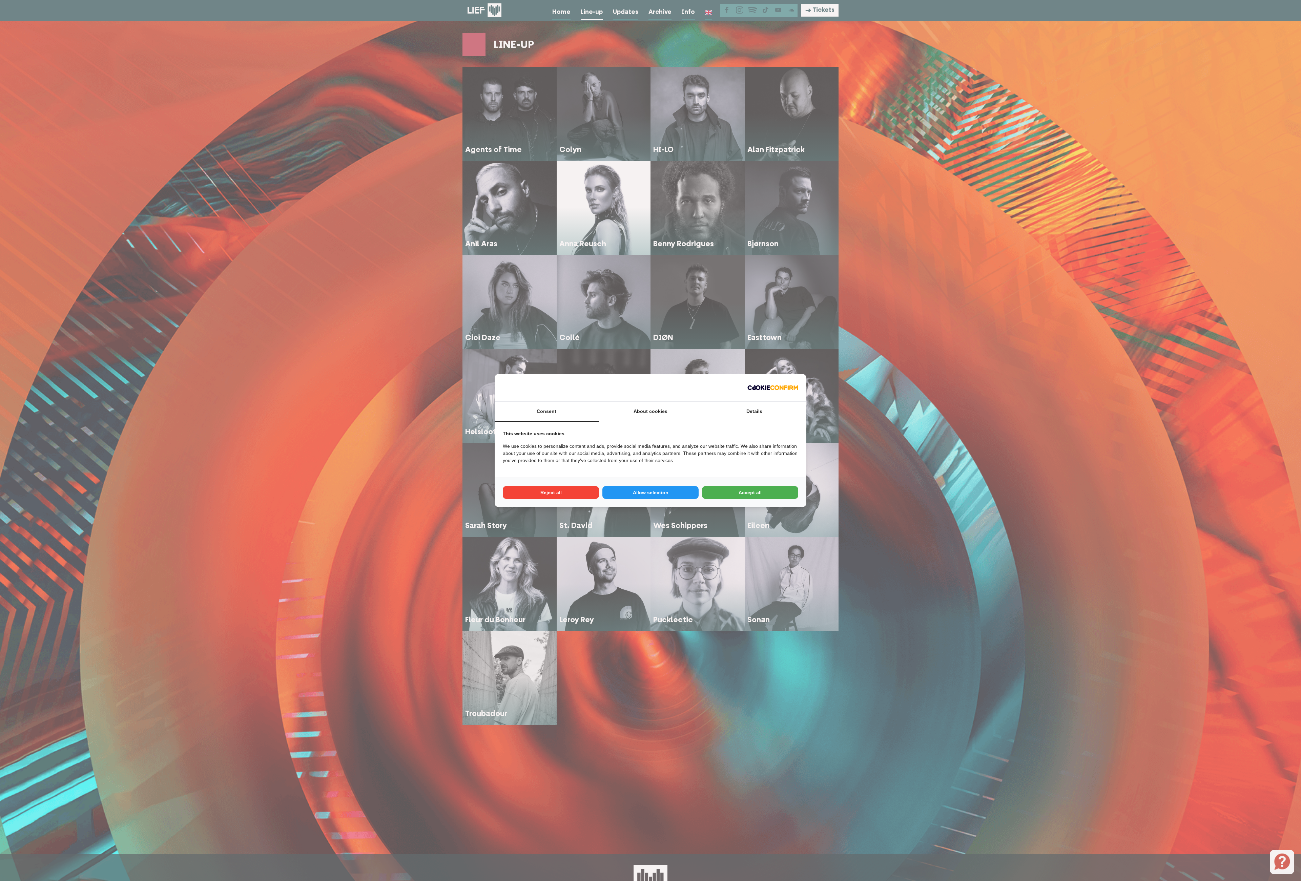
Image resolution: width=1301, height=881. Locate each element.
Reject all (551, 492)
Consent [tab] (546, 411)
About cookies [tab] (650, 411)
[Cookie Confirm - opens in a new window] (772, 387)
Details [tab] (754, 411)
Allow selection (650, 492)
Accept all (750, 492)
